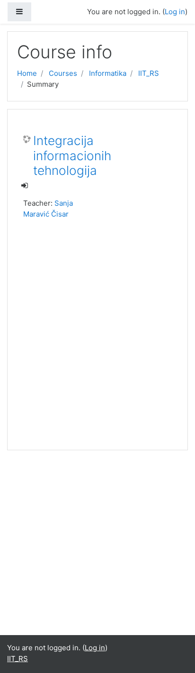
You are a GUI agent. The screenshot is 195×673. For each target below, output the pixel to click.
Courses (63, 73)
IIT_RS (148, 73)
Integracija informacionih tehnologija (72, 155)
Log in (175, 11)
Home (27, 73)
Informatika (107, 73)
